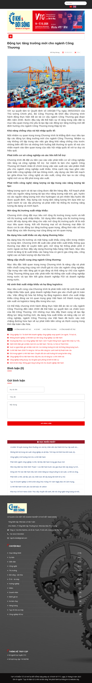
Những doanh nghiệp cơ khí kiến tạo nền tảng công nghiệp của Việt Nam (36, 338)
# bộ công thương (50, 329)
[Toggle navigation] (10, 36)
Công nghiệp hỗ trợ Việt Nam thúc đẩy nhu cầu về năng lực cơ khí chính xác (37, 356)
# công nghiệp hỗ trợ (67, 329)
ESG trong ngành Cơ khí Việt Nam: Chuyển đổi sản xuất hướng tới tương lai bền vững (40, 353)
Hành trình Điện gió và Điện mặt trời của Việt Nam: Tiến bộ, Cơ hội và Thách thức (39, 344)
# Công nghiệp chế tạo (23, 329)
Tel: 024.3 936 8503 (17, 534)
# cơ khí (37, 329)
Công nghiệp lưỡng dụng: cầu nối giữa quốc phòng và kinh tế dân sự (34, 360)
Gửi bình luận (46, 423)
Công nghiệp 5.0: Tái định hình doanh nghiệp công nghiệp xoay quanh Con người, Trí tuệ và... (43, 334)
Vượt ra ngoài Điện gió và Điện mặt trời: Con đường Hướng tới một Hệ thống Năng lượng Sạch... (44, 347)
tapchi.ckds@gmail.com (18, 538)
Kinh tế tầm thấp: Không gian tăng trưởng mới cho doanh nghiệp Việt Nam (37, 363)
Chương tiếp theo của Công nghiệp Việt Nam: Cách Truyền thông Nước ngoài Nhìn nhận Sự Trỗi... (45, 341)
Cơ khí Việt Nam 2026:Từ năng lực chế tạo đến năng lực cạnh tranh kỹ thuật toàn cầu (41, 350)
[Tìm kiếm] (85, 3)
